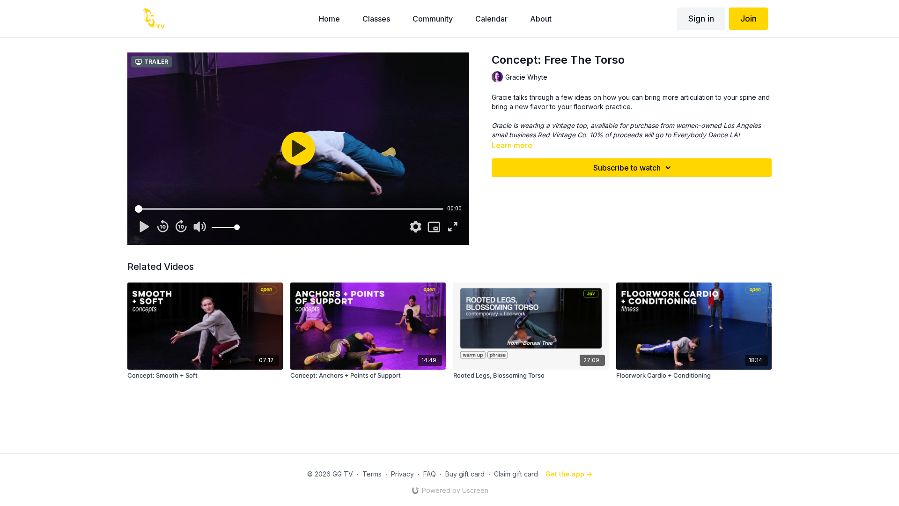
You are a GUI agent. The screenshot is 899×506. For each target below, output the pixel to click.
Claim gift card (516, 474)
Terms (372, 474)
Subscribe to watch (627, 167)
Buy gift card (465, 474)
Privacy (402, 474)
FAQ (429, 474)
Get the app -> (568, 474)
